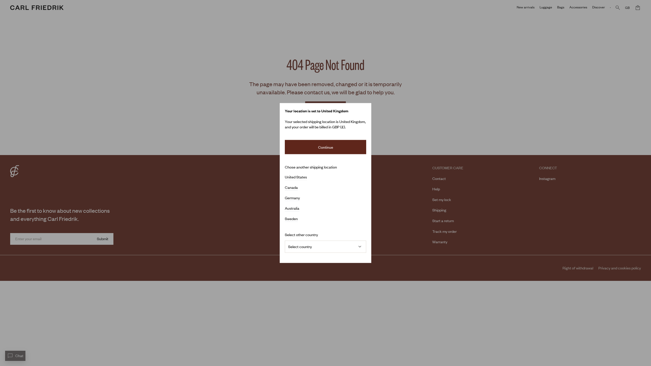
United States (296, 177)
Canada (291, 187)
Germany (292, 198)
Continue (325, 146)
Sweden (291, 219)
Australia (292, 208)
